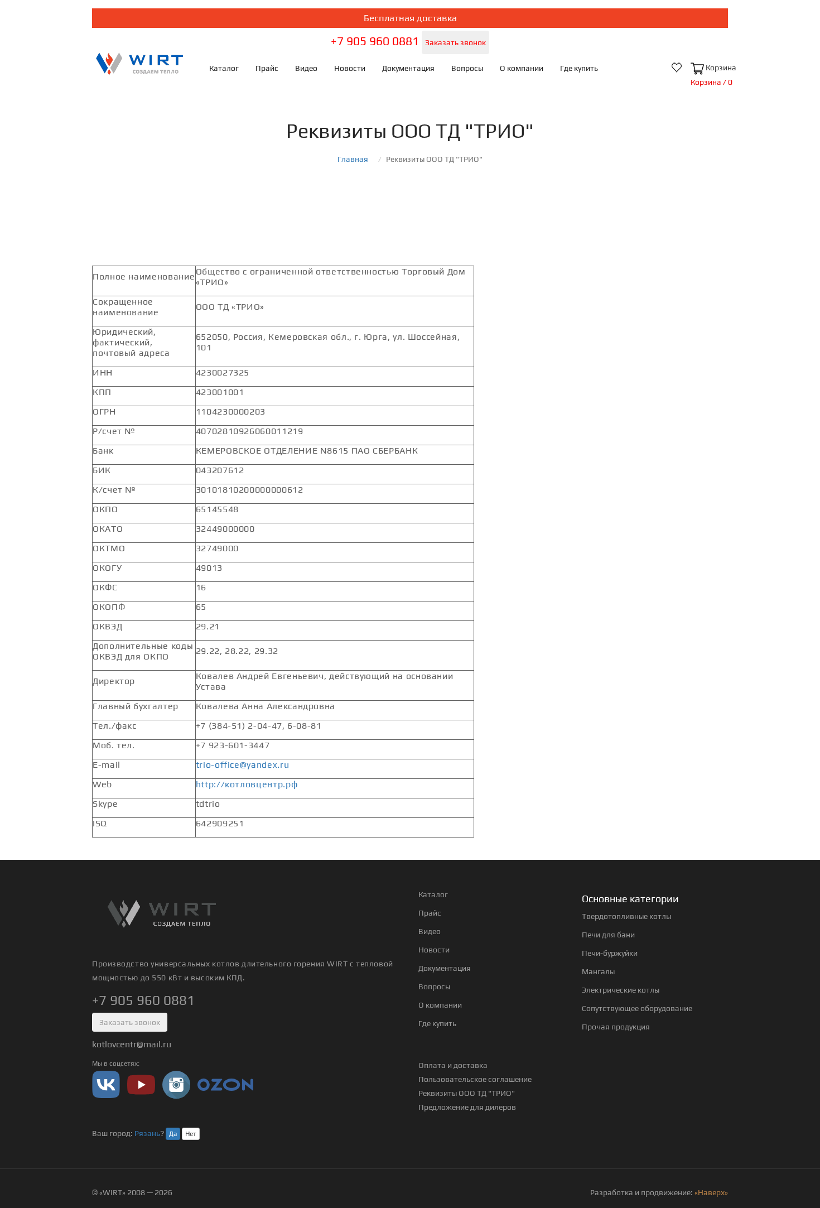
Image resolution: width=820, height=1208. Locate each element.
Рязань (147, 1133)
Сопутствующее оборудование (637, 1008)
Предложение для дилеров (467, 1107)
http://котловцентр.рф (246, 784)
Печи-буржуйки (610, 953)
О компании (521, 68)
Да (173, 1134)
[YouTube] (141, 1084)
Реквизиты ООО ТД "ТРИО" (466, 1093)
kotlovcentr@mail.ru (131, 1044)
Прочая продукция (616, 1026)
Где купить (579, 68)
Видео (306, 68)
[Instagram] (176, 1084)
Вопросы (467, 68)
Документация (408, 68)
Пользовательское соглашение (475, 1079)
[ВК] (106, 1084)
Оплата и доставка (453, 1065)
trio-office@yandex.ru (242, 764)
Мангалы (598, 971)
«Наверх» (711, 1192)
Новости (349, 68)
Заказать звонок (455, 42)
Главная (352, 159)
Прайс (266, 68)
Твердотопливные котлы (626, 916)
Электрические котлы (620, 989)
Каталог (224, 68)
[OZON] (225, 1084)
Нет (190, 1134)
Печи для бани (608, 934)
